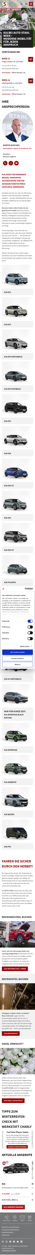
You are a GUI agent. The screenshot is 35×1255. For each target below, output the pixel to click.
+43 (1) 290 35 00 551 (9, 66)
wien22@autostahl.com (10, 90)
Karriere (30, 1220)
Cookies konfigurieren (17, 1147)
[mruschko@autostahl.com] (16, 163)
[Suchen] (26, 4)
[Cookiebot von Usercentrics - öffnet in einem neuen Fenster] (25, 589)
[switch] (30, 627)
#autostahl (3, 1242)
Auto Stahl (18, 1242)
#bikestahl (6, 1242)
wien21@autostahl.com (10, 68)
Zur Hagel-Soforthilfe (13, 1100)
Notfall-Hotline (6, 1220)
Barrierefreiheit (8, 1232)
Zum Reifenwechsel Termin (15, 969)
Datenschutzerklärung (10, 1230)
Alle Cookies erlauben (17, 652)
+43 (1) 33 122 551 (8, 87)
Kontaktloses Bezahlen (10, 1227)
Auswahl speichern (17, 658)
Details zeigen (24, 646)
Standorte (15, 1220)
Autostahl (10, 1242)
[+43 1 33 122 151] (5, 163)
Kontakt (22, 1220)
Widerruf (17, 664)
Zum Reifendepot (11, 1033)
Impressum (6, 1235)
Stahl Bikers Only (14, 1242)
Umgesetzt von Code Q (9, 1250)
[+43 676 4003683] (11, 163)
